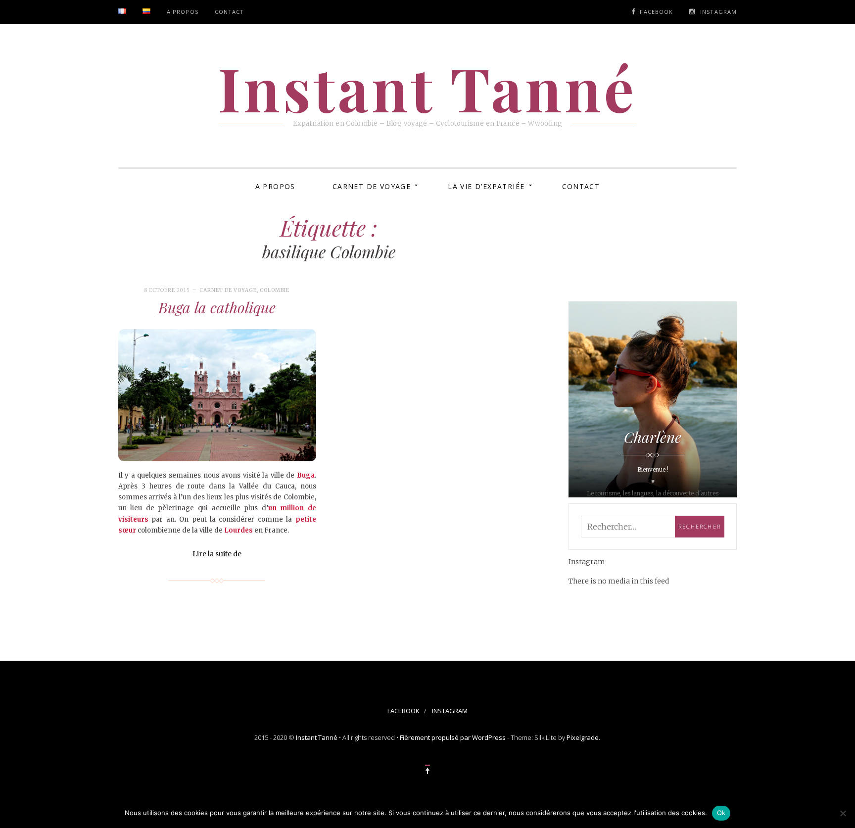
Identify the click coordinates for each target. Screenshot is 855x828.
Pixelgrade (583, 737)
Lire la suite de (216, 553)
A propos (182, 11)
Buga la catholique (217, 307)
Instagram (718, 11)
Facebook (656, 11)
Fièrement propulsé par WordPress (453, 737)
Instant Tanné (316, 737)
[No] (843, 813)
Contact (229, 11)
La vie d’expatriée (486, 186)
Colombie (274, 290)
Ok (721, 813)
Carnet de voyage (371, 186)
